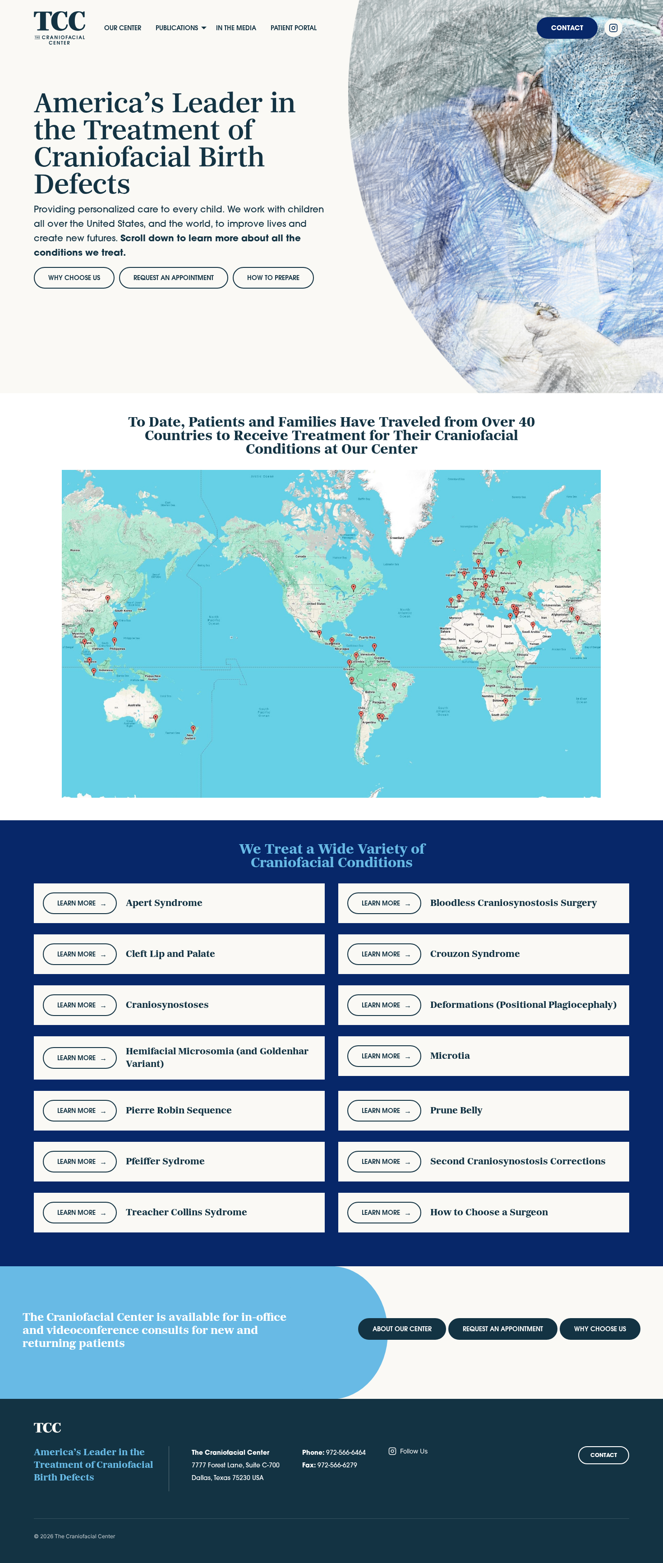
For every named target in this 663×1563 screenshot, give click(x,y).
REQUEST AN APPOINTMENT (174, 278)
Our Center (122, 28)
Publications (177, 28)
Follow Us (414, 1451)
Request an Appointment (503, 1329)
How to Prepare (273, 278)
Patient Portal (294, 28)
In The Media (236, 28)
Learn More (76, 903)
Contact (567, 27)
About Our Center (402, 1329)
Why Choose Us (74, 278)
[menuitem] (122, 28)
